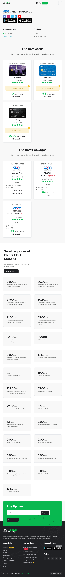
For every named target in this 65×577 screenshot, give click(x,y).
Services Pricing (41, 36)
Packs (37, 33)
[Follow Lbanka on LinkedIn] (52, 558)
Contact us (11, 520)
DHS (11, 282)
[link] (57, 548)
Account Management (30, 548)
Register (53, 3)
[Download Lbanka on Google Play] (48, 548)
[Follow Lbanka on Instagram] (48, 558)
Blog (4, 566)
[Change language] (40, 3)
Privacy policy (7, 558)
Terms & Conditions (9, 560)
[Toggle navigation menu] (60, 3)
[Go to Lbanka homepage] (6, 3)
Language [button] (56, 573)
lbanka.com (25, 573)
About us (6, 552)
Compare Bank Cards (30, 557)
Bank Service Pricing (29, 554)
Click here (8, 37)
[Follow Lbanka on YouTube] (56, 558)
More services (10, 271)
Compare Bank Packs (29, 560)
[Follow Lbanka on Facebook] (45, 558)
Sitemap (5, 563)
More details (16, 97)
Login (44, 3)
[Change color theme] (37, 3)
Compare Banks (28, 552)
